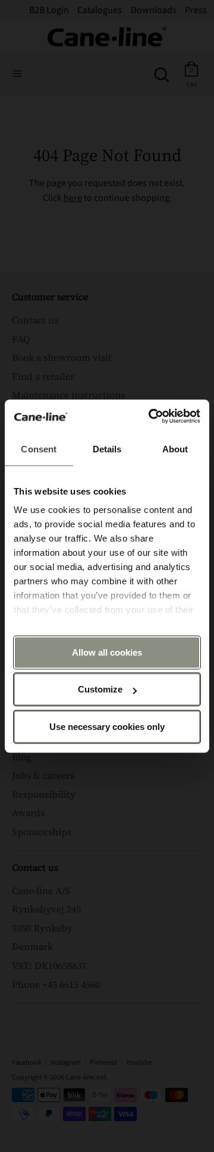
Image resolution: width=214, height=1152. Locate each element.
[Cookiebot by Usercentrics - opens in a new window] (151, 416)
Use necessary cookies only (107, 727)
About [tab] (175, 449)
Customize (100, 689)
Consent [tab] (38, 449)
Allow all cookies (107, 652)
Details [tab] (107, 449)
